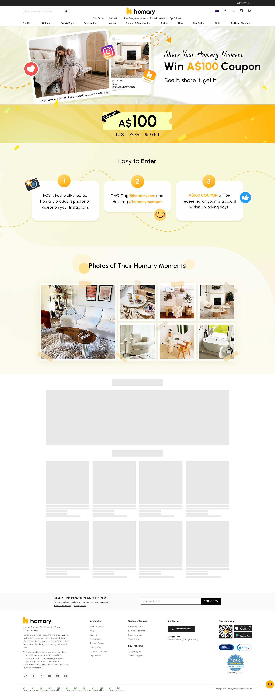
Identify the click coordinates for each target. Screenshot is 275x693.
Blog (92, 631)
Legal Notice (95, 655)
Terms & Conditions (98, 651)
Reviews (93, 635)
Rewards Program (97, 643)
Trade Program (134, 651)
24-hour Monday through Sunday (183, 639)
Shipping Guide (135, 635)
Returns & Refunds (136, 631)
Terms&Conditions (62, 605)
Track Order (133, 639)
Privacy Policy (80, 605)
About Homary (96, 626)
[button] (244, 647)
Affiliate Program (135, 655)
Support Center (135, 626)
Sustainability (96, 639)
